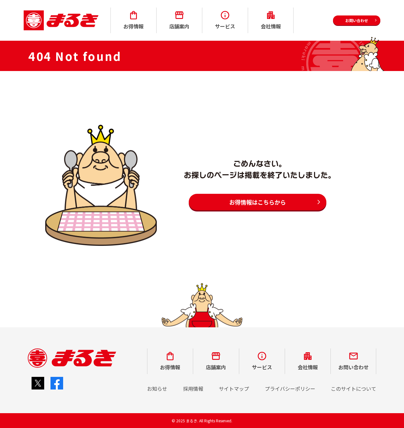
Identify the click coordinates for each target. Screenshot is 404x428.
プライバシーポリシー (290, 388)
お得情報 (133, 26)
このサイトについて (353, 388)
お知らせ (157, 388)
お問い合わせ (353, 367)
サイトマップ (234, 388)
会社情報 (271, 26)
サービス (225, 26)
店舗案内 (179, 26)
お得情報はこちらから (257, 202)
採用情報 (193, 388)
